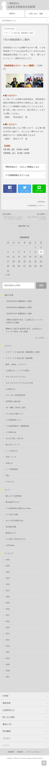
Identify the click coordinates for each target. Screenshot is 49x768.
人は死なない (11, 389)
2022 (8, 584)
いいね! (10, 191)
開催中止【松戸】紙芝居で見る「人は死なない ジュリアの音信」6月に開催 (24, 330)
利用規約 (20, 752)
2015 (8, 627)
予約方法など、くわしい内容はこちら (22, 167)
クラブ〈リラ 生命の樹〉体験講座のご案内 (18, 33)
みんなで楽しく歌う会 (14, 438)
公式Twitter (41, 202)
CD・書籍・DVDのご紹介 (16, 407)
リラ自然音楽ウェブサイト (36, 205)
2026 (8, 560)
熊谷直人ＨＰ (11, 533)
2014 (8, 634)
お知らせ (9, 463)
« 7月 (7, 275)
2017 (8, 615)
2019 (8, 603)
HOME (6, 696)
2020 (8, 597)
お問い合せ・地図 (36, 14)
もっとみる (39, 338)
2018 (8, 609)
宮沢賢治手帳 (11, 527)
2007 (8, 677)
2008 (8, 671)
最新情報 (7, 703)
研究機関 (7, 731)
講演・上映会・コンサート (16, 364)
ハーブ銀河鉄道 (12, 469)
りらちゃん (10, 482)
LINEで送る (39, 191)
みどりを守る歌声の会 (14, 521)
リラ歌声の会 (11, 432)
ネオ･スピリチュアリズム (16, 377)
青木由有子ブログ (13, 502)
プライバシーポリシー (33, 752)
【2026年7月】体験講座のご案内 (19, 314)
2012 (8, 646)
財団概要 (11, 752)
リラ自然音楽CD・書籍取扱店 (17, 426)
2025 (8, 566)
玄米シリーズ (11, 457)
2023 (8, 578)
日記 (7, 475)
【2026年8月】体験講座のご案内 (19, 307)
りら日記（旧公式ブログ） (16, 539)
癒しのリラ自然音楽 (13, 496)
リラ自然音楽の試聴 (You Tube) (18, 508)
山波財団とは (9, 710)
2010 (8, 658)
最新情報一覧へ (24, 226)
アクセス (7, 738)
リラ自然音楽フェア (13, 420)
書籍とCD (7, 724)
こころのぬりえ (12, 451)
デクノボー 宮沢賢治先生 (16, 395)
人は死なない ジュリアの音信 (17, 371)
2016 (8, 621)
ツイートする (24, 191)
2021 (8, 590)
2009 (8, 664)
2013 (8, 640)
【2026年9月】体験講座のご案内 (19, 301)
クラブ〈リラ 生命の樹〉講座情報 (19, 358)
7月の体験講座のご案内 (16, 39)
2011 (8, 652)
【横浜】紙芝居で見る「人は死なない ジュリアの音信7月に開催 (24, 321)
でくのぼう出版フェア (14, 414)
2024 (8, 572)
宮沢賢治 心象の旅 (13, 401)
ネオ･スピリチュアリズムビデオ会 (19, 383)
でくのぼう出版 (12, 514)
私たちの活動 (9, 717)
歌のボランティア (13, 445)
